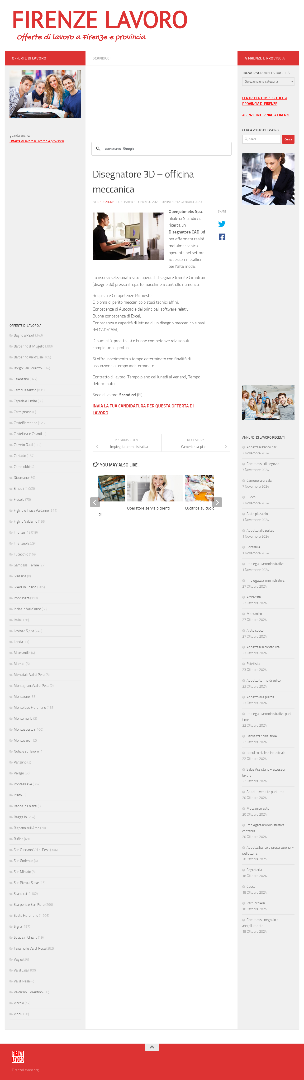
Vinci (17, 1014)
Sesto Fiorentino (26, 915)
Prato (18, 795)
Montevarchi (23, 740)
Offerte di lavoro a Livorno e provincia (37, 141)
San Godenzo (23, 861)
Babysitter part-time (262, 736)
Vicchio (19, 1003)
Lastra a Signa (24, 631)
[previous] (95, 502)
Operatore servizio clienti (148, 508)
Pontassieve (23, 784)
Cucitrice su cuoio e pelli (205, 508)
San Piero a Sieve (26, 883)
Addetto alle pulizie (261, 530)
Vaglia (18, 959)
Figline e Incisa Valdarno (31, 510)
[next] (217, 502)
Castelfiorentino (25, 423)
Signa (18, 926)
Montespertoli (24, 729)
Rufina (18, 839)
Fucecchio (21, 554)
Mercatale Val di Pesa (29, 675)
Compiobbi (22, 467)
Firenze (19, 532)
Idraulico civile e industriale (266, 753)
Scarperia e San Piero (29, 904)
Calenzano (21, 379)
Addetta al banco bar (261, 447)
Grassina (20, 576)
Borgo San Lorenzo (28, 368)
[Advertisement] (162, 98)
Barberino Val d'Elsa (28, 357)
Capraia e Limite (25, 401)
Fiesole (19, 499)
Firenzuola (21, 543)
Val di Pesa (22, 981)
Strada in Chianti (25, 937)
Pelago (19, 773)
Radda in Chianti (25, 806)
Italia (17, 620)
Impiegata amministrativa (265, 564)
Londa (18, 642)
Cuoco (251, 497)
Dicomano (21, 478)
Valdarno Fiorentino (28, 992)
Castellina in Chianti (28, 434)
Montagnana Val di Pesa (31, 686)
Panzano (20, 762)
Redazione (105, 202)
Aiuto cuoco (255, 630)
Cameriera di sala (259, 480)
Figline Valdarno (25, 521)
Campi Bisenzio (25, 390)
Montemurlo (23, 718)
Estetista (253, 664)
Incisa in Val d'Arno (27, 609)
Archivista (254, 597)
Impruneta (21, 598)
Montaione (22, 696)
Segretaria (254, 870)
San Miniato (22, 872)
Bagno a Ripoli (24, 335)
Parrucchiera (256, 903)
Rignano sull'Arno (26, 828)
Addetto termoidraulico (264, 680)
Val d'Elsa (21, 970)
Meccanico (254, 614)
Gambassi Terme (26, 565)
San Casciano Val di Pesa (31, 850)
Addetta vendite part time (266, 792)
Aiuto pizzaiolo (257, 514)
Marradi (19, 664)
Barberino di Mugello (29, 346)
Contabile (253, 547)
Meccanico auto (258, 808)
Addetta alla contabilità (263, 647)
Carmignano (23, 412)
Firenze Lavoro (100, 19)
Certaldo (20, 456)
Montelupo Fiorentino (30, 707)
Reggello (20, 817)
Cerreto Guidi (23, 445)
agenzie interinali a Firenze (266, 115)
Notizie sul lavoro (26, 751)
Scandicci (101, 58)
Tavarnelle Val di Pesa (30, 948)
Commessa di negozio (263, 464)
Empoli (19, 488)
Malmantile (22, 653)
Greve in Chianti (25, 587)
